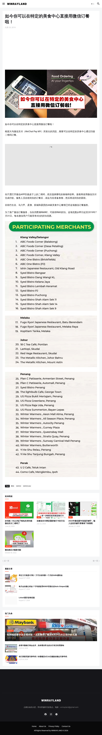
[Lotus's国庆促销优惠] (11, 600)
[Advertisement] (51, 49)
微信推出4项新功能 (13, 550)
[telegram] (56, 714)
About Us (42, 726)
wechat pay (27, 486)
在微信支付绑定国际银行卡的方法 (51, 521)
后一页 (6, 561)
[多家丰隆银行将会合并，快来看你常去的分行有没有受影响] (11, 648)
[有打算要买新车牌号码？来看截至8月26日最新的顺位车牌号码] (11, 659)
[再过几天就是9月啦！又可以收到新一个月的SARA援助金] (11, 578)
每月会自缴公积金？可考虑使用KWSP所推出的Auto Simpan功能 (44, 586)
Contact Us (66, 726)
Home (34, 726)
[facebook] (45, 714)
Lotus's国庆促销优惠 (27, 598)
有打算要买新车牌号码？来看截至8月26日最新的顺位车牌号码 (43, 657)
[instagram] (51, 714)
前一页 (95, 561)
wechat (18, 486)
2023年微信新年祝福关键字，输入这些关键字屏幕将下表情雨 (81, 522)
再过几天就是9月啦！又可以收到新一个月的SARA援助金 (41, 575)
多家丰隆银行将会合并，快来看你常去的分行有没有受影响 (41, 645)
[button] (3, 4)
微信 (12, 486)
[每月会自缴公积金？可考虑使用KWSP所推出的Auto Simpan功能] (11, 589)
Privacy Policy (54, 726)
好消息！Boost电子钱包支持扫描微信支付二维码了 (18, 522)
